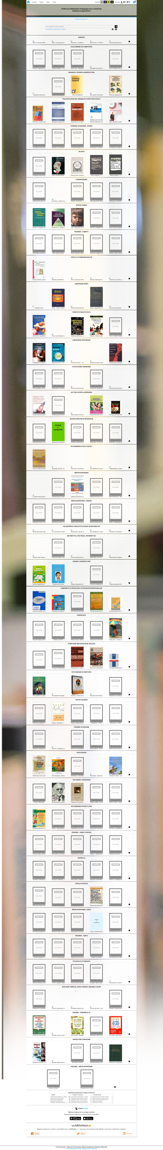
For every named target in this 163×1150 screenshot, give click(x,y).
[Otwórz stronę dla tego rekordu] (39, 41)
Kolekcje (63, 29)
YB (109, 2)
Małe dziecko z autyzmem (98, 1102)
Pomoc (48, 2)
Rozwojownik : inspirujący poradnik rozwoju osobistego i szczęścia (84, 1102)
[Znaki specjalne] (116, 29)
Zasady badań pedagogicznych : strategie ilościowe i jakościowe (63, 1096)
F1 (124, 2)
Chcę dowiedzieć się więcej (73, 1148)
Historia (41, 2)
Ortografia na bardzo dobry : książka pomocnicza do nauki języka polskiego (86, 1099)
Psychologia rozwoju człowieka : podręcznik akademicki (82, 1098)
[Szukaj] (116, 26)
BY (112, 2)
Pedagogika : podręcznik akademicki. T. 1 (59, 1102)
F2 (128, 2)
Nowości (34, 2)
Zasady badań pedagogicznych (57, 1099)
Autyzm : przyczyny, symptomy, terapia (100, 1099)
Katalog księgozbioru (81, 19)
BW (105, 2)
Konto (54, 2)
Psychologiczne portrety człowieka (57, 1098)
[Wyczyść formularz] (112, 29)
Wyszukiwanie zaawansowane (53, 29)
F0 (121, 2)
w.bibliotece (73, 1129)
